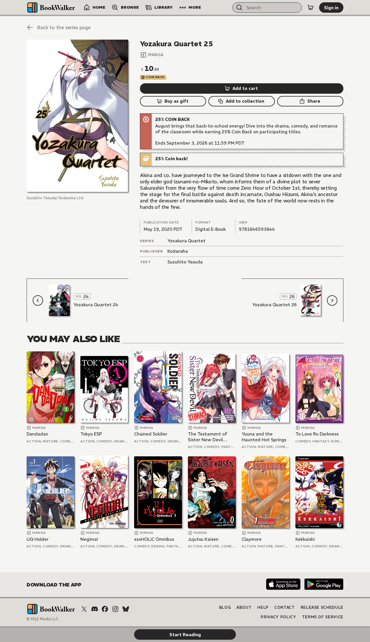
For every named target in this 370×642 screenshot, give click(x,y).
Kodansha (177, 251)
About (243, 607)
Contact (284, 607)
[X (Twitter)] (84, 609)
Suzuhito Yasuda (185, 262)
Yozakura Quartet (186, 240)
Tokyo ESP (91, 434)
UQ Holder (38, 539)
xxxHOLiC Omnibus (154, 539)
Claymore (252, 539)
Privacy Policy (278, 617)
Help (263, 607)
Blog (225, 607)
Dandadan (37, 434)
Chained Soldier (150, 434)
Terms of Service (322, 617)
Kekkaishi (305, 539)
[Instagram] (115, 609)
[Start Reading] (77, 116)
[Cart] (310, 7)
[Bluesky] (125, 609)
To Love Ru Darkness (316, 434)
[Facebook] (104, 609)
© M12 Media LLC (42, 619)
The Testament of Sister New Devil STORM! (207, 436)
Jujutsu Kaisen (203, 539)
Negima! (89, 539)
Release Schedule (322, 607)
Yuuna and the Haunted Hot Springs (264, 436)
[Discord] (94, 609)
